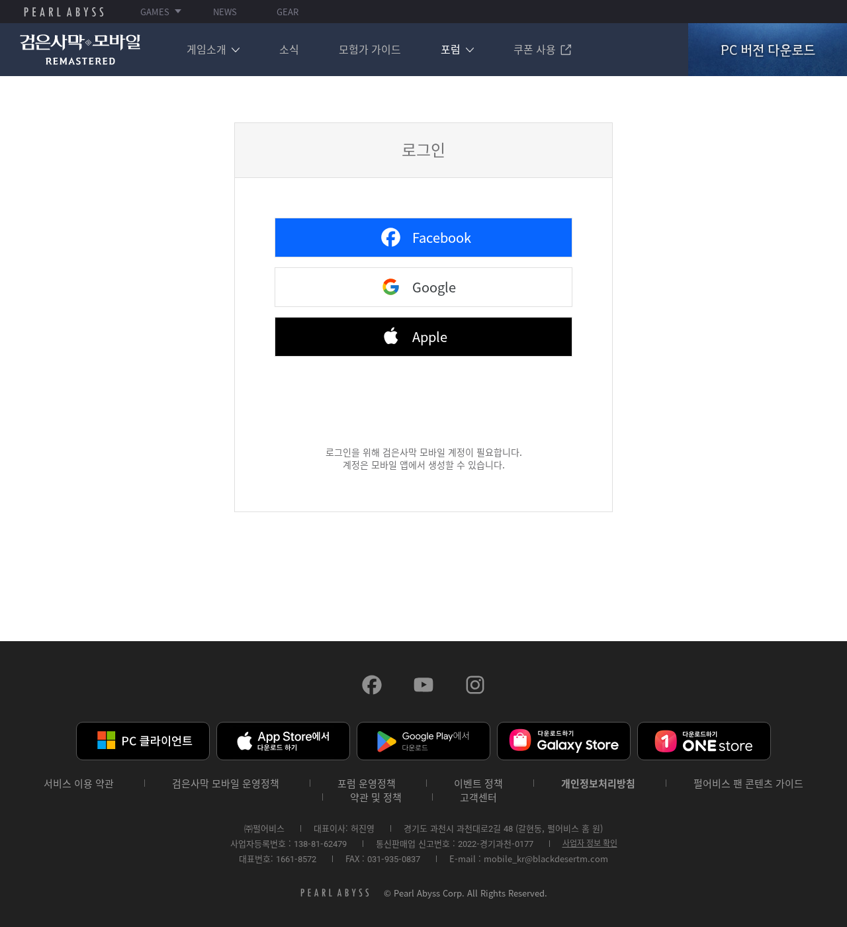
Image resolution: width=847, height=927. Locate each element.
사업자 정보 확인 (589, 843)
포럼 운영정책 (366, 784)
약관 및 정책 (376, 798)
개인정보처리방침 (598, 784)
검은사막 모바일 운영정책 (225, 784)
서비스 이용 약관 (79, 784)
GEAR (287, 11)
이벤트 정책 (478, 784)
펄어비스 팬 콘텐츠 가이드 (748, 784)
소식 (289, 49)
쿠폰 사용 (534, 49)
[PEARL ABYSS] (64, 12)
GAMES (154, 11)
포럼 (451, 49)
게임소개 (206, 49)
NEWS (225, 11)
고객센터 (478, 798)
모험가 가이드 (370, 49)
